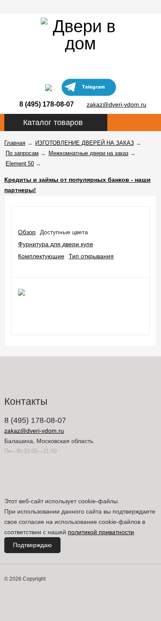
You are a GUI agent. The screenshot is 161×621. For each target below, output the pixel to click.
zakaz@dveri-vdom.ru (116, 104)
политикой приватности (101, 532)
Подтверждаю (32, 544)
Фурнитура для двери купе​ (55, 244)
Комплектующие (41, 256)
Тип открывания (91, 256)
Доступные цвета (64, 232)
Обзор (27, 232)
